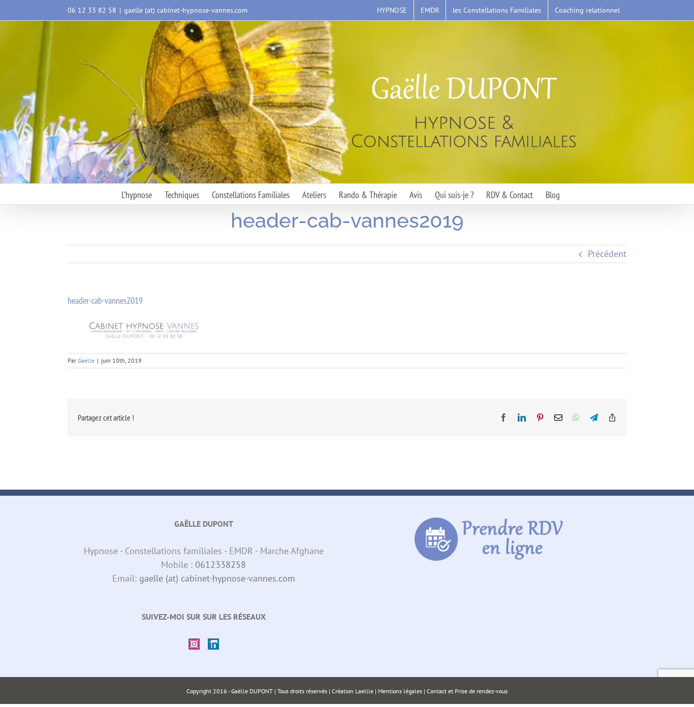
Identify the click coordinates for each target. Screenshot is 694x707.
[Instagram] (194, 644)
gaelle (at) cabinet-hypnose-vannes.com (185, 10)
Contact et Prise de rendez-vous (467, 691)
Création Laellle (352, 691)
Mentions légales (400, 691)
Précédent (607, 254)
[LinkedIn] (213, 644)
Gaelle (86, 360)
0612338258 (220, 564)
